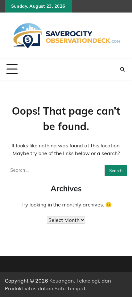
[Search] (122, 69)
